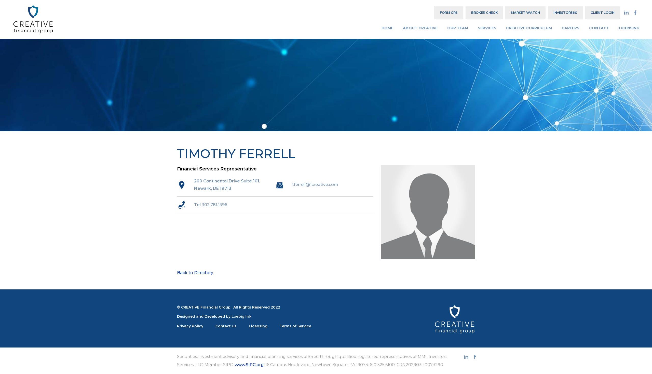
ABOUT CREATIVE (420, 28)
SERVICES (487, 28)
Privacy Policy (190, 326)
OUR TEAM (457, 28)
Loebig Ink (241, 316)
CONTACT (599, 28)
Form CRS (449, 12)
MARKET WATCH (525, 12)
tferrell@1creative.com (315, 184)
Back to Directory (195, 272)
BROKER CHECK (484, 12)
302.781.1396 (214, 204)
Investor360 (565, 12)
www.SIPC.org (249, 364)
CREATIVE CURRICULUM (529, 28)
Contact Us (226, 326)
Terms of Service (295, 326)
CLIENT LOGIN (603, 12)
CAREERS (570, 28)
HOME (387, 28)
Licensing (258, 326)
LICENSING (629, 28)
